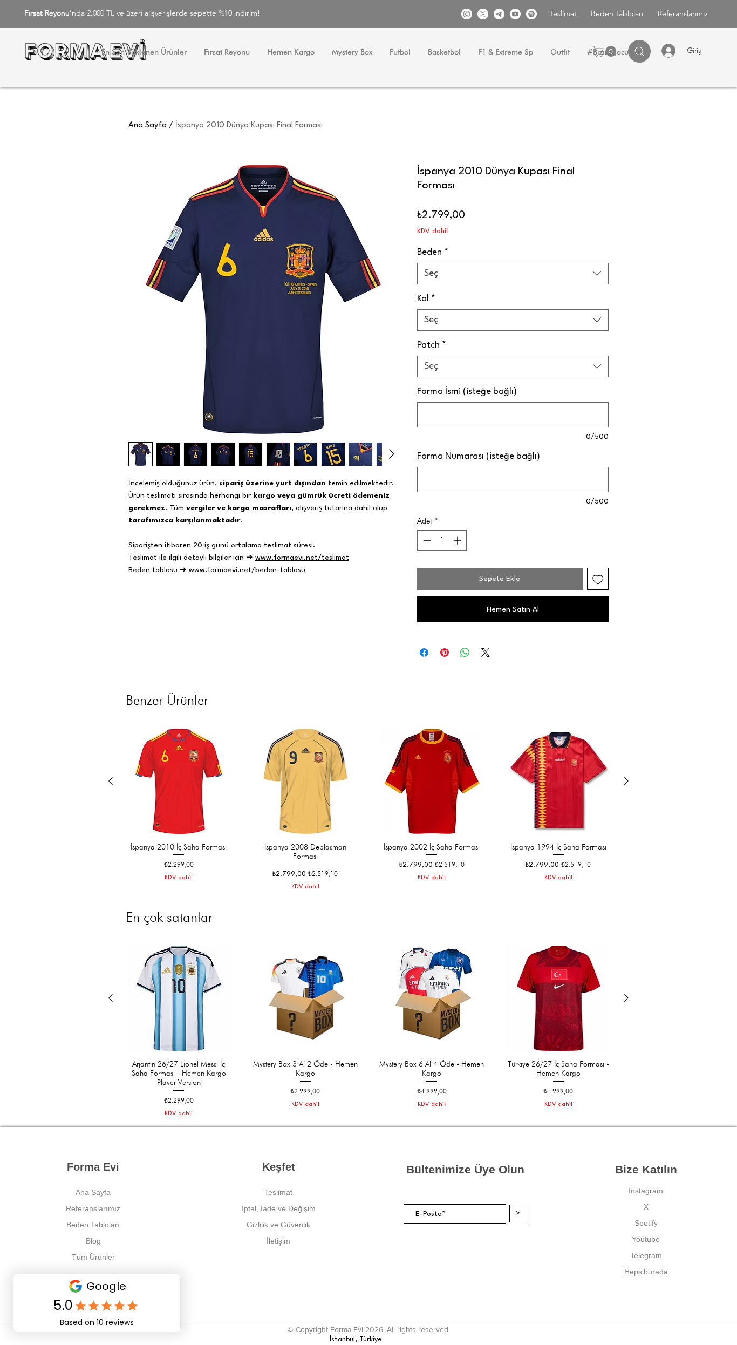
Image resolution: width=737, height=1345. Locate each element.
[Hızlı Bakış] (178, 781)
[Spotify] (531, 14)
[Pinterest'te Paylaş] (444, 652)
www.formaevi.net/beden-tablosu (247, 570)
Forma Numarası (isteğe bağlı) (478, 456)
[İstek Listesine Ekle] (598, 579)
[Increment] (458, 541)
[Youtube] (515, 14)
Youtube (646, 1239)
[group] (368, 810)
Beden (432, 252)
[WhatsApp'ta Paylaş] (465, 652)
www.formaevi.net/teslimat (302, 557)
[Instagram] (466, 14)
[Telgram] (499, 14)
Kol (426, 298)
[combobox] (513, 273)
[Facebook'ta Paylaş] (424, 652)
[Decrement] (426, 541)
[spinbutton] (442, 541)
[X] (482, 14)
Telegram (646, 1255)
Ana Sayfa (147, 125)
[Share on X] (485, 652)
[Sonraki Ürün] (626, 781)
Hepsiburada (646, 1271)
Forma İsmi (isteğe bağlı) (467, 391)
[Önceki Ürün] (110, 781)
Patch (431, 345)
